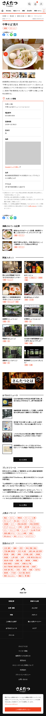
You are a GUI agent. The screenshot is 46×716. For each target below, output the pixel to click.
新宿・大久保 (20, 16)
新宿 (29, 16)
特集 (11, 615)
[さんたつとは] (23, 380)
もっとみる (23, 459)
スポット (34, 615)
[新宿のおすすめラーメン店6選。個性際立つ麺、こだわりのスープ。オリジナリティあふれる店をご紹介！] (23, 234)
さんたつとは (23, 646)
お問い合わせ (32, 206)
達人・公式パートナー (34, 621)
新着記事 (11, 601)
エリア (34, 628)
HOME (4, 16)
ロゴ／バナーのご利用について (23, 665)
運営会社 (23, 660)
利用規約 (23, 670)
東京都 (12, 16)
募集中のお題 (34, 601)
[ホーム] (2, 10)
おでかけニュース (11, 628)
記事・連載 (11, 608)
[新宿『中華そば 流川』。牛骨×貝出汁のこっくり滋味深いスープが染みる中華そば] (23, 246)
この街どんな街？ (11, 621)
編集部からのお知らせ (23, 656)
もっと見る (23, 505)
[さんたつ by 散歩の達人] (10, 4)
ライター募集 (23, 651)
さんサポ (34, 608)
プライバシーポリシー (23, 674)
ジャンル (11, 635)
